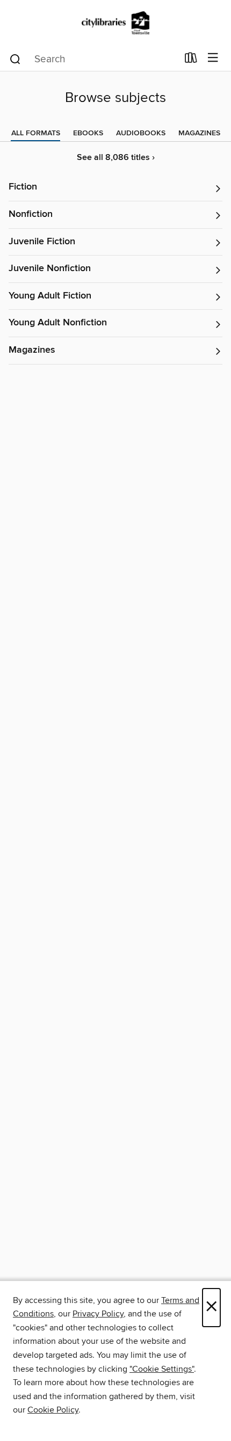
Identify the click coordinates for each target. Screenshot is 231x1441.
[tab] (36, 133)
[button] (115, 187)
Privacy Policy (98, 1313)
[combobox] (93, 59)
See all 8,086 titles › (116, 157)
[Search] (15, 58)
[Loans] (191, 60)
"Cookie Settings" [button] (161, 1369)
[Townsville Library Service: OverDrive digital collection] (115, 22)
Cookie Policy (52, 1409)
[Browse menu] (213, 58)
